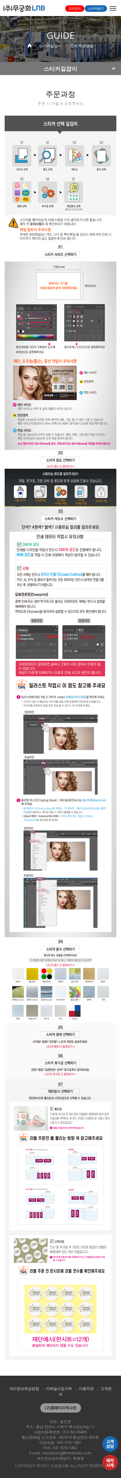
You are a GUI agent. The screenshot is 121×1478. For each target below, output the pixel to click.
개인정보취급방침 (24, 1388)
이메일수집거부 (59, 1388)
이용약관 (86, 1388)
